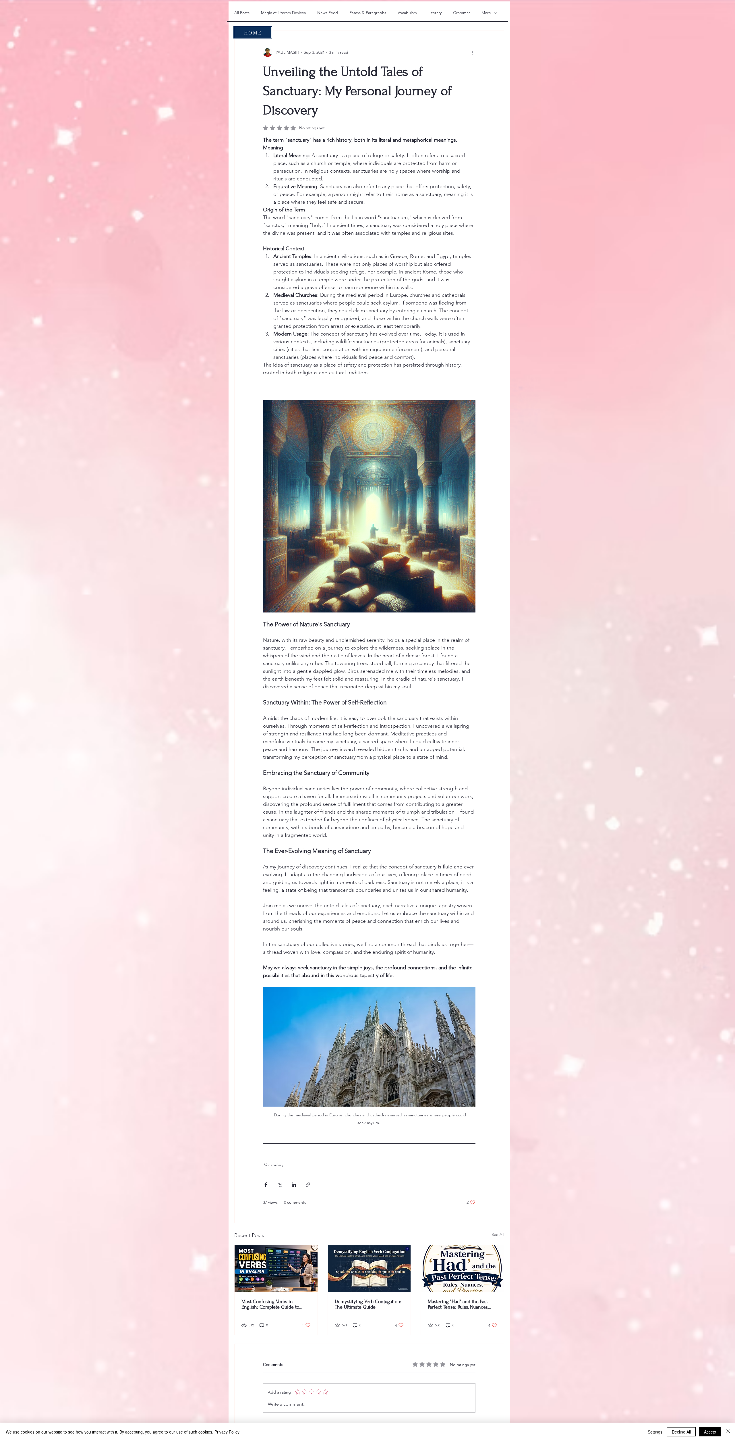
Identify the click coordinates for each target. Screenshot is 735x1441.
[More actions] (472, 52)
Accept (710, 1432)
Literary (435, 12)
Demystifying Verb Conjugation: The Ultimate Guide (368, 1304)
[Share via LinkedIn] (294, 1184)
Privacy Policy (226, 1432)
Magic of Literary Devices (283, 12)
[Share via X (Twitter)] (280, 1184)
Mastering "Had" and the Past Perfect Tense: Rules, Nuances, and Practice (458, 1304)
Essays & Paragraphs (367, 12)
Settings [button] (655, 1432)
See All (498, 1234)
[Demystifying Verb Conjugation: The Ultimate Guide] (369, 1268)
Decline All (681, 1432)
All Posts (241, 12)
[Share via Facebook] (265, 1184)
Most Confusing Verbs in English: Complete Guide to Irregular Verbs (270, 1304)
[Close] (728, 1431)
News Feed (327, 12)
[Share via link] (308, 1184)
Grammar (461, 12)
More (486, 12)
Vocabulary (407, 12)
